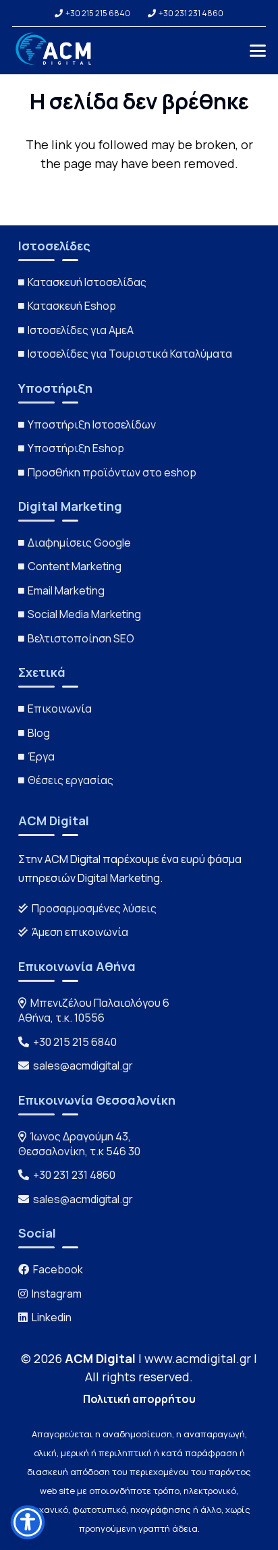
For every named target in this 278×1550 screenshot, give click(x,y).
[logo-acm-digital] (54, 50)
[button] (258, 51)
